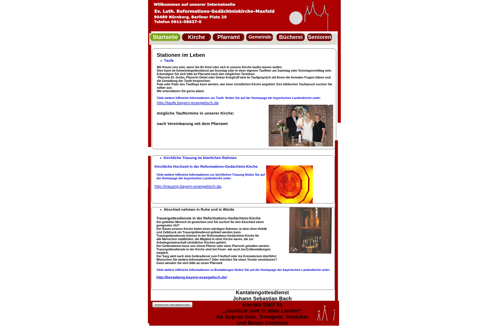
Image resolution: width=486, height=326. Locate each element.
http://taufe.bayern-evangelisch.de (188, 102)
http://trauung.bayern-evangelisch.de (188, 186)
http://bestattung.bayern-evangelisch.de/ (191, 277)
